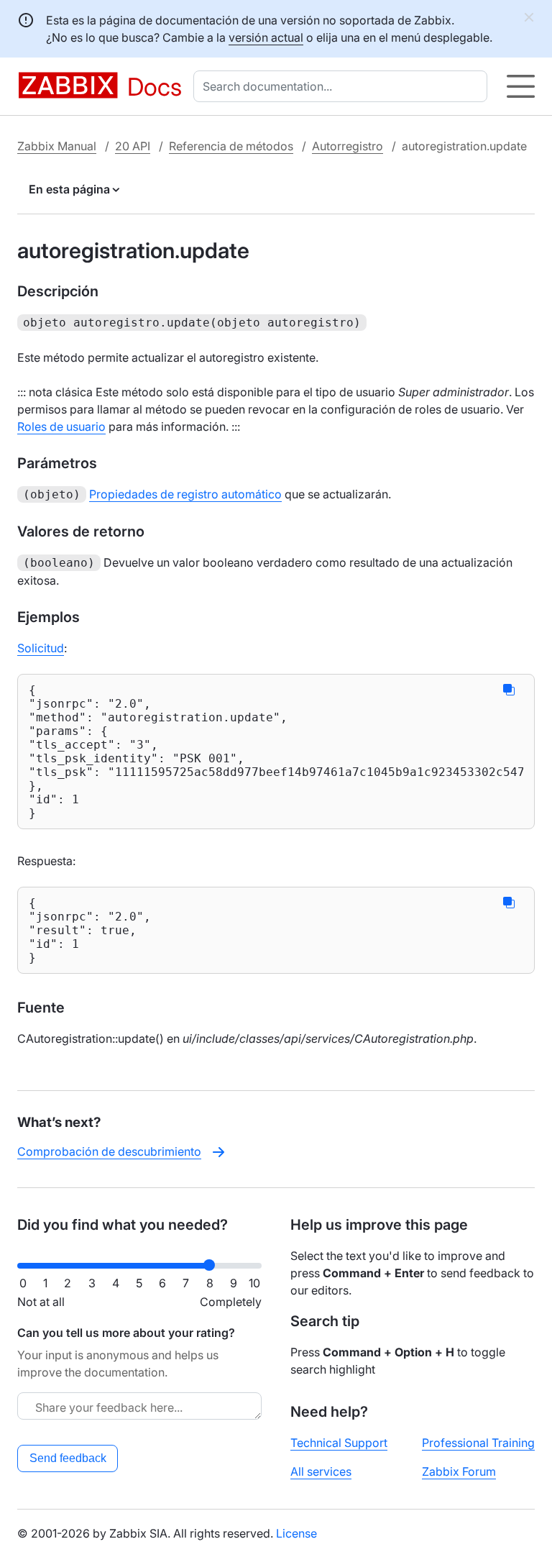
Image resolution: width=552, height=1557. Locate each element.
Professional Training (478, 1442)
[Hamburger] (521, 86)
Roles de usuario (61, 426)
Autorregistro (347, 146)
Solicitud (40, 648)
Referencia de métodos (231, 146)
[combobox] (343, 86)
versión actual (266, 37)
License (296, 1533)
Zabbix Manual (56, 146)
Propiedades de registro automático (185, 494)
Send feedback (67, 1458)
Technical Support (338, 1442)
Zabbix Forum (459, 1471)
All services (320, 1471)
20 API (132, 146)
